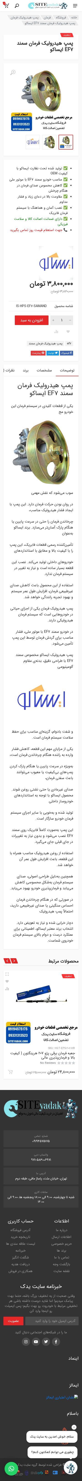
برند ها (61, 1250)
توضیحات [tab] (67, 370)
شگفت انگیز (20, 1257)
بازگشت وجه (61, 1264)
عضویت (13, 1321)
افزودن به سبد (31, 320)
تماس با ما (61, 1257)
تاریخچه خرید (20, 1237)
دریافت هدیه (20, 1264)
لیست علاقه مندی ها (20, 1244)
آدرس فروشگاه (20, 1230)
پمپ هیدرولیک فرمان (24, 17)
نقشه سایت (62, 1271)
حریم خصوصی (61, 1244)
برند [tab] (25, 370)
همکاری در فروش (20, 1271)
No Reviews (48, 1063)
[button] (11, 1469)
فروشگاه (61, 17)
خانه (74, 17)
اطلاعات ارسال (61, 1237)
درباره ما (61, 1230)
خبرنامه (20, 1250)
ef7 (69, 343)
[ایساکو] (56, 263)
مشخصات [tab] (44, 370)
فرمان (47, 17)
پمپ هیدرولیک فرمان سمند (45, 343)
